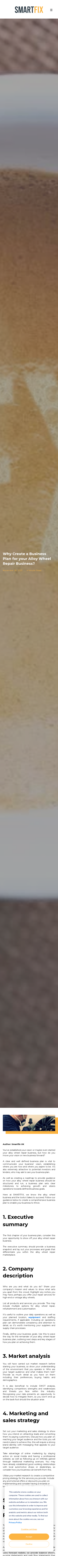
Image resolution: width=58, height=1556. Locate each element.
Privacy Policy (15, 1522)
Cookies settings (29, 1529)
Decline (29, 1544)
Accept (29, 1536)
